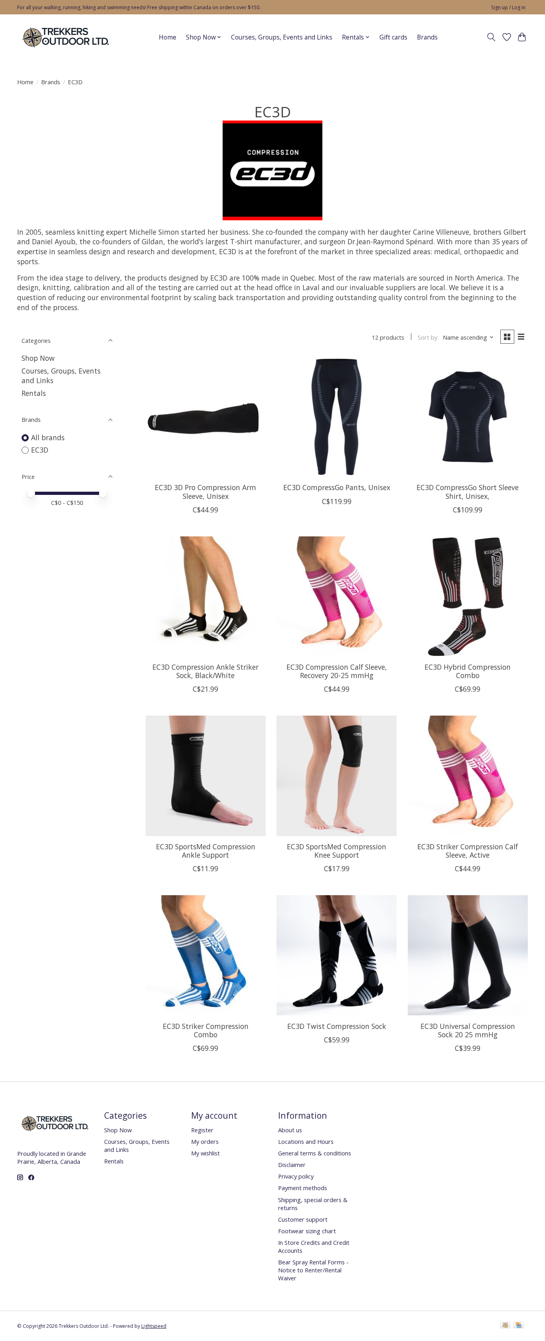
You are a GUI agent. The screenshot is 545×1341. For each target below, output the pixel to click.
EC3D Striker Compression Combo (206, 1030)
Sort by (427, 337)
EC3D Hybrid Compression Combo (468, 671)
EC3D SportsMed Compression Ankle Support (205, 851)
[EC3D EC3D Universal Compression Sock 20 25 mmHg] (468, 955)
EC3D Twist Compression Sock (336, 1026)
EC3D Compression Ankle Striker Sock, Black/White (205, 671)
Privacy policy (296, 1176)
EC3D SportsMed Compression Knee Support (336, 851)
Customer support (303, 1219)
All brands (48, 437)
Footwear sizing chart (307, 1231)
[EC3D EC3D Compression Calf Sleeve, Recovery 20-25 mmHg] (336, 596)
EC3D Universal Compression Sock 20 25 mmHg (468, 1030)
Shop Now (38, 358)
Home (167, 37)
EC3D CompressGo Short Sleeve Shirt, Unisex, (468, 491)
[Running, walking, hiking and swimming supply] (66, 37)
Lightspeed (153, 1326)
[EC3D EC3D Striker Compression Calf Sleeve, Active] (468, 776)
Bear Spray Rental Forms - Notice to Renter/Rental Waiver (313, 1270)
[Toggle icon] (491, 37)
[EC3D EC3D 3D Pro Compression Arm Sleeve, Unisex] (206, 417)
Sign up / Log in (508, 7)
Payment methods (302, 1188)
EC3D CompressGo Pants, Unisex (336, 487)
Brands (427, 37)
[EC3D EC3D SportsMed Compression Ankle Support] (206, 776)
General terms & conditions (314, 1153)
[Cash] (505, 1326)
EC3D (39, 450)
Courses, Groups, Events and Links (281, 37)
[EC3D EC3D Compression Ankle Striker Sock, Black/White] (206, 596)
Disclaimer (292, 1165)
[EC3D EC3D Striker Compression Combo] (206, 955)
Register (202, 1130)
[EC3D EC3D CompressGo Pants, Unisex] (336, 417)
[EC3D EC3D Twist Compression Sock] (336, 955)
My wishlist (205, 1153)
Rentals (34, 393)
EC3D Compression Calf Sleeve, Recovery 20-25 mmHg (336, 671)
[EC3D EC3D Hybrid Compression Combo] (468, 596)
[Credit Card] (518, 1326)
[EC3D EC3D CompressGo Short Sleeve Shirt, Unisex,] (468, 417)
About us (290, 1130)
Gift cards (393, 37)
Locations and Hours (306, 1141)
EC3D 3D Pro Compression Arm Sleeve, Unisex (205, 491)
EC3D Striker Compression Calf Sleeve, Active (467, 851)
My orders (205, 1141)
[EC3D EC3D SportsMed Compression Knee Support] (336, 776)
